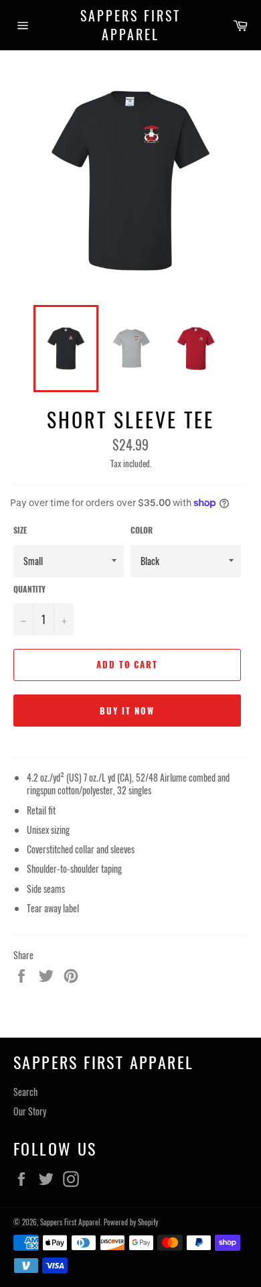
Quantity (29, 589)
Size (20, 530)
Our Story (29, 1111)
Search (25, 1092)
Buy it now (127, 710)
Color (141, 530)
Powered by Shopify (131, 1222)
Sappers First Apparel (130, 25)
